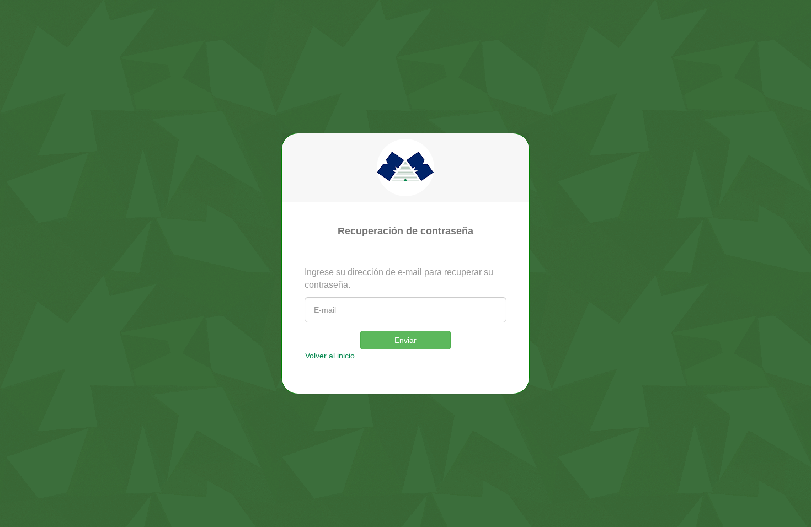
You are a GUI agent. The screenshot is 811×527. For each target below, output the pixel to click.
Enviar (405, 340)
